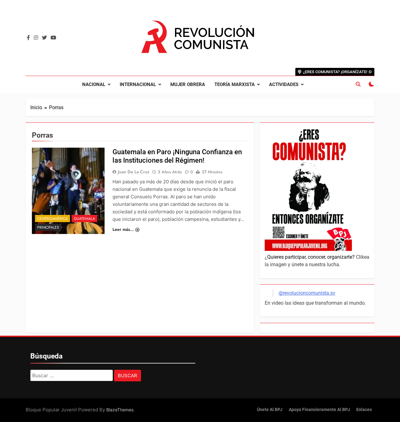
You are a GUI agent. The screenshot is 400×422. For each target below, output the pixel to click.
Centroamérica (52, 218)
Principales (48, 227)
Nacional (93, 84)
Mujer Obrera (187, 84)
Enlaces (364, 409)
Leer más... (123, 229)
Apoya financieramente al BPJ (319, 409)
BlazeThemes (119, 409)
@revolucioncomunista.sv (306, 293)
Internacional (138, 84)
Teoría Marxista (234, 84)
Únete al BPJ (269, 409)
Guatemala (84, 218)
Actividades (283, 84)
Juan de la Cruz (133, 172)
